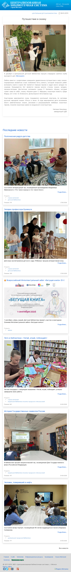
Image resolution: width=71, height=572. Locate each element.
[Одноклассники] (10, 569)
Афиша (10, 330)
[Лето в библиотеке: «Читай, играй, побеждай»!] (35, 364)
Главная (6, 557)
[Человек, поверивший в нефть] (35, 505)
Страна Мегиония (13, 198)
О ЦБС (13, 557)
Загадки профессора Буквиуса (18, 209)
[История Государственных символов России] (35, 437)
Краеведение (49, 557)
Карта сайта (7, 567)
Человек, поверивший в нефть (18, 482)
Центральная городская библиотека (19, 538)
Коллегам (7, 560)
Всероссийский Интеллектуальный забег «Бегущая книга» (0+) (35, 280)
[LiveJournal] (15, 569)
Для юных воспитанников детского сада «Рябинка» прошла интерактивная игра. (34, 261)
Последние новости (15, 130)
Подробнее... (62, 192)
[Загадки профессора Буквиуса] (35, 235)
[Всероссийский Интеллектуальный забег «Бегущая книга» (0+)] (35, 300)
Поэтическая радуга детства (17, 136)
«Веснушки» (20, 76)
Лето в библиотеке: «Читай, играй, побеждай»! (25, 338)
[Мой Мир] (12, 569)
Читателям (20, 557)
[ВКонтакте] (4, 569)
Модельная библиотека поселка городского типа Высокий (26, 401)
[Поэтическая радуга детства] (35, 162)
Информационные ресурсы (34, 557)
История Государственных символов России (24, 411)
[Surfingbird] (20, 569)
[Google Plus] (18, 569)
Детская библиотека (14, 200)
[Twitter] (7, 569)
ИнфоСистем (17, 567)
